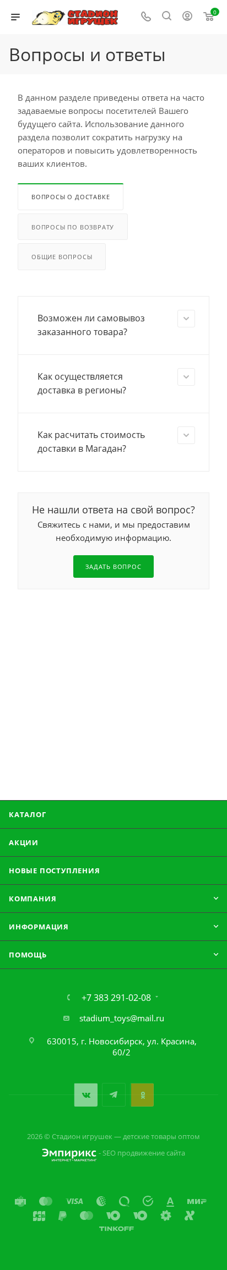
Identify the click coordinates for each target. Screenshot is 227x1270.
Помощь (28, 955)
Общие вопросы (61, 257)
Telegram (114, 1095)
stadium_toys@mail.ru (121, 1017)
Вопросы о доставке (70, 197)
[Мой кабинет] (187, 17)
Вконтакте (86, 1095)
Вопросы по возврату (72, 227)
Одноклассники (142, 1095)
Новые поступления (54, 870)
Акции (24, 842)
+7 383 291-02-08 (116, 997)
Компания (32, 899)
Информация (39, 927)
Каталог (27, 814)
